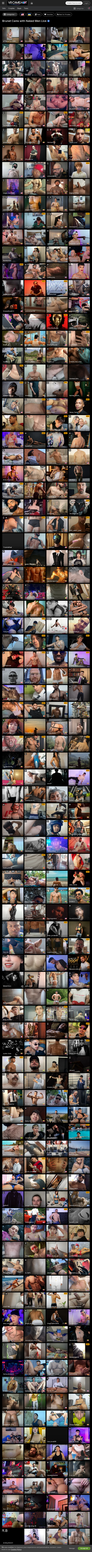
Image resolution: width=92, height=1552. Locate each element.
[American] (22, 14)
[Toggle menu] (3, 3)
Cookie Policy (16, 1549)
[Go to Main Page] (17, 3)
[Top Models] (32, 3)
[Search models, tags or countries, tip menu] (89, 8)
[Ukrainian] (29, 14)
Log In (86, 3)
